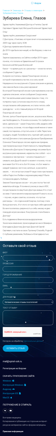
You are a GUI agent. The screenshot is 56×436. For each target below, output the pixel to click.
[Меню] (3, 3)
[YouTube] (10, 410)
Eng (48, 3)
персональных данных (33, 341)
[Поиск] (24, 3)
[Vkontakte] (5, 410)
